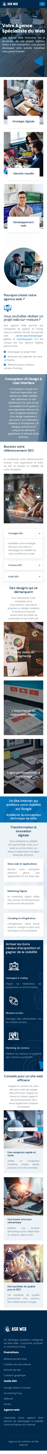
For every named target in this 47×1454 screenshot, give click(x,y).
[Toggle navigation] (42, 4)
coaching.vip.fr (25, 339)
